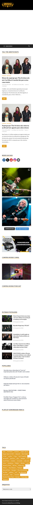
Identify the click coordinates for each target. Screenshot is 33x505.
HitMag (18, 503)
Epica (18, 458)
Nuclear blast (21, 465)
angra (4, 451)
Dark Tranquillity (23, 456)
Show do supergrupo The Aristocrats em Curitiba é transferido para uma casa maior (15, 80)
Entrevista (12, 458)
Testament (16, 474)
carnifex (10, 456)
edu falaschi (5, 458)
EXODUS (23, 458)
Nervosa (15, 465)
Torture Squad (24, 477)
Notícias (9, 75)
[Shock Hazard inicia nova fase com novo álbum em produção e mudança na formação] (7, 316)
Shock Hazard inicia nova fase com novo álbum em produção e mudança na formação (21, 317)
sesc (16, 472)
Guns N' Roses (6, 460)
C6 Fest (4, 456)
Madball (17, 463)
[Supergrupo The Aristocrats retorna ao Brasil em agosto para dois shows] (16, 113)
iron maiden (19, 460)
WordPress (11, 503)
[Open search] (29, 46)
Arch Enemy (10, 451)
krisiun (4, 463)
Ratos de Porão (6, 470)
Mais (3, 98)
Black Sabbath (25, 454)
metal (27, 463)
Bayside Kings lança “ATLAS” (21, 325)
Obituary (5, 467)
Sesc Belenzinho (22, 472)
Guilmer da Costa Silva (18, 84)
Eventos (4, 75)
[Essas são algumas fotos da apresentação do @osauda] (16, 182)
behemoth (17, 454)
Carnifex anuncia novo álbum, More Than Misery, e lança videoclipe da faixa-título (21, 345)
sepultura (11, 472)
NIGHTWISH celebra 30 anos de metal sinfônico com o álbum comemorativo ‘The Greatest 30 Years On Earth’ (22, 355)
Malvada (23, 463)
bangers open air (24, 451)
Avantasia (16, 451)
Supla (11, 474)
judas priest (27, 460)
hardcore (13, 460)
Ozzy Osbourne (12, 467)
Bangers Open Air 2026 (8, 454)
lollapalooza (10, 463)
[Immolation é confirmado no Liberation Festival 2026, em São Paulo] (7, 334)
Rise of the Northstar (22, 470)
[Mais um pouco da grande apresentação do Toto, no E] (16, 211)
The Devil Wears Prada (8, 477)
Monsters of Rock (7, 465)
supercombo (5, 474)
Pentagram (20, 467)
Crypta (15, 456)
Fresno (28, 458)
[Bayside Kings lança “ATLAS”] (7, 325)
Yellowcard (5, 479)
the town (17, 477)
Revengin (14, 470)
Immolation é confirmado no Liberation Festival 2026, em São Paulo (21, 336)
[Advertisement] (16, 27)
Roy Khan (5, 472)
